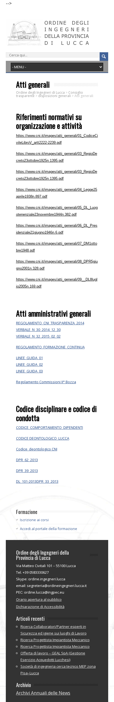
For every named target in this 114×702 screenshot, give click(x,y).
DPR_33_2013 (47, 481)
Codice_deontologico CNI (36, 449)
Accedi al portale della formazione (48, 528)
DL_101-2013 (26, 481)
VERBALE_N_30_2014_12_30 (38, 329)
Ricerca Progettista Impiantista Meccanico (55, 639)
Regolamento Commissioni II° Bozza (46, 381)
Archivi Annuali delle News (43, 693)
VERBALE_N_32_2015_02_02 (38, 336)
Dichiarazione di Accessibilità (40, 606)
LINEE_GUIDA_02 (29, 364)
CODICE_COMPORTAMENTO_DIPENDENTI (49, 427)
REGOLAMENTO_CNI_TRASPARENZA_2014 (50, 322)
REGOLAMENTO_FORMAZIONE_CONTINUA (50, 347)
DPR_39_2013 (27, 470)
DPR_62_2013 (27, 459)
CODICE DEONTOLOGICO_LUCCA (42, 438)
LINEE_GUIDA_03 (29, 371)
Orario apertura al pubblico (39, 599)
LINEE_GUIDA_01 (29, 357)
